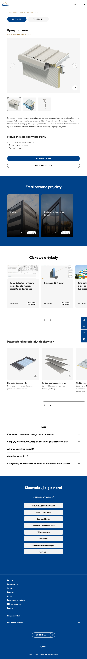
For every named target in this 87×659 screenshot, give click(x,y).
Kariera (10, 608)
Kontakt (10, 592)
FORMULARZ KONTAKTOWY (43, 506)
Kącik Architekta (43, 519)
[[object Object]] (23, 364)
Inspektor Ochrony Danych (44, 525)
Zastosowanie (12, 584)
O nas (9, 596)
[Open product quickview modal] (35, 376)
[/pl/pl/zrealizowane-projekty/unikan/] (23, 215)
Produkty (10, 580)
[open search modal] (80, 4)
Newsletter (43, 552)
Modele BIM (43, 539)
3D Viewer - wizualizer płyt (43, 545)
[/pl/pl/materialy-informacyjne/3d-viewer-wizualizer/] (57, 286)
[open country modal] (75, 4)
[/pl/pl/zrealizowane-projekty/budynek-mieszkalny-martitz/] (57, 215)
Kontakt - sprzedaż (44, 512)
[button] (84, 4)
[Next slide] (50, 320)
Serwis (9, 588)
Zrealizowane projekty (16, 600)
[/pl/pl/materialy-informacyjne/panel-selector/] (23, 286)
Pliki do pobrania (43, 532)
